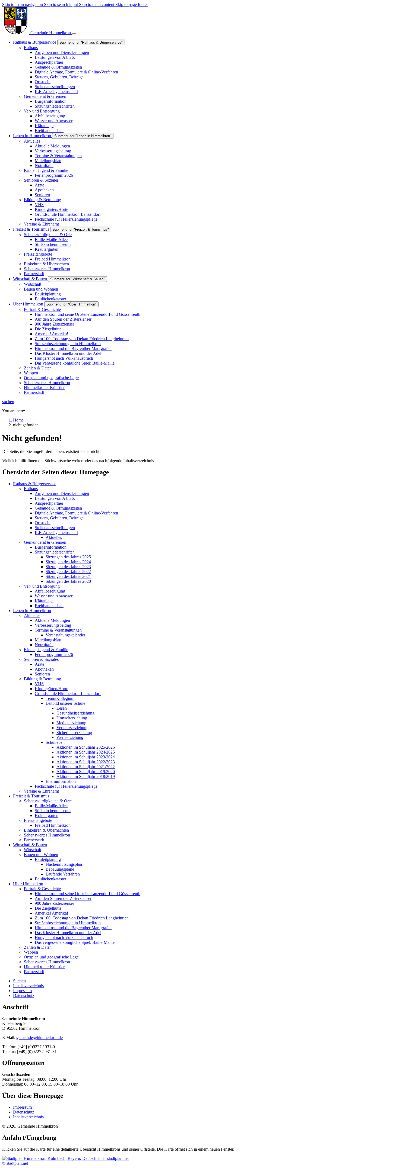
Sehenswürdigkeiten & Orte (48, 801)
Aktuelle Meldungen (52, 620)
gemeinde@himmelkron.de (39, 1037)
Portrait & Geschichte (42, 888)
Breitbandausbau (49, 605)
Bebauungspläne (60, 869)
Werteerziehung (69, 737)
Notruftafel (44, 644)
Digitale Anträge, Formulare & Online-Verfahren (76, 513)
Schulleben (55, 742)
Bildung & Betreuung (42, 679)
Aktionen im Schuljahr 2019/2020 (85, 771)
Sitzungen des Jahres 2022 (68, 571)
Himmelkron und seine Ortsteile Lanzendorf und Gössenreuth (87, 893)
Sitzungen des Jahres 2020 (68, 581)
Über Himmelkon (28, 883)
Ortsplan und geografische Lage (51, 957)
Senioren (42, 674)
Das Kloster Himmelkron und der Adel (68, 932)
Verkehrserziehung (72, 727)
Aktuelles (54, 537)
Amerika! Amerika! (51, 913)
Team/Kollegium (60, 698)
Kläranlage (44, 601)
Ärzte (39, 664)
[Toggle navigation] (74, 34)
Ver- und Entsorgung (42, 586)
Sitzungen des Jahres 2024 (68, 561)
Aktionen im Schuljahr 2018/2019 (85, 776)
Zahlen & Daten (38, 947)
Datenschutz (23, 1112)
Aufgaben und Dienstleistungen (62, 493)
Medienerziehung (71, 722)
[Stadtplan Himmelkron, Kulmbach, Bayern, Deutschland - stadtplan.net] (65, 1158)
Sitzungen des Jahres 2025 (68, 557)
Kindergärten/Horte (51, 688)
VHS (39, 683)
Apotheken (44, 669)
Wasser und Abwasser (53, 596)
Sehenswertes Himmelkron (47, 835)
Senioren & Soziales (41, 659)
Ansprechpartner (49, 503)
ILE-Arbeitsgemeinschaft (56, 532)
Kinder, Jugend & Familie (46, 649)
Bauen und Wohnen (41, 854)
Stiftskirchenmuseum (53, 810)
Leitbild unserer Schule (65, 703)
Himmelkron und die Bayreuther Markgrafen (73, 927)
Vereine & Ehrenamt (41, 791)
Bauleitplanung (48, 859)
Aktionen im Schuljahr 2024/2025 (85, 752)
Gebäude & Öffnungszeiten (58, 508)
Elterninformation (61, 781)
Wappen (31, 952)
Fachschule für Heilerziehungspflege (66, 786)
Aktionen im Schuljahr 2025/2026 (85, 747)
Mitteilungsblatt (48, 640)
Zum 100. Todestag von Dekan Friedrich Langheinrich (82, 918)
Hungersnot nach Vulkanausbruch (64, 937)
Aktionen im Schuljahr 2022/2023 (85, 762)
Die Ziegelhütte (48, 908)
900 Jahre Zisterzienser (54, 903)
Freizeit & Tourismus (31, 796)
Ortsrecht (42, 522)
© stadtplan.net (15, 1163)
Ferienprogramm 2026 (54, 654)
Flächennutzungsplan (64, 864)
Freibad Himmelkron (53, 825)
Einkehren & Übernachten (46, 830)
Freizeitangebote (38, 820)
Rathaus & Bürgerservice (34, 483)
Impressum (22, 1107)
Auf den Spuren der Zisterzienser (63, 898)
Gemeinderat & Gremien (45, 542)
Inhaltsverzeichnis (28, 1117)
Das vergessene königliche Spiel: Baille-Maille (75, 942)
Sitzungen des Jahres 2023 (68, 566)
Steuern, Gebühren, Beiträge (59, 518)
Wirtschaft (32, 849)
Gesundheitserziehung (75, 713)
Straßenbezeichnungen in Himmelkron (68, 923)
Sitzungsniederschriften (55, 552)
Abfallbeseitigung (50, 591)
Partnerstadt (34, 840)
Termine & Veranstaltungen (58, 630)
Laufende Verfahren (63, 874)
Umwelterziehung (71, 718)
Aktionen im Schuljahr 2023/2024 (85, 757)
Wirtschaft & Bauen (30, 844)
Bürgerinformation (50, 547)
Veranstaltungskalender (65, 635)
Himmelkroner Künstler (44, 966)
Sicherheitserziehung (74, 732)
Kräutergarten (46, 815)
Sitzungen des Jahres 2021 (68, 576)
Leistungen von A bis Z (55, 498)
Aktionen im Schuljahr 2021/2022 (85, 766)
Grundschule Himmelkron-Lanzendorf (68, 693)
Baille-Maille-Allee (51, 805)
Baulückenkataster (50, 879)
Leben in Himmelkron (32, 610)
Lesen (61, 708)
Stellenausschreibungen (55, 527)
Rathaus (31, 488)
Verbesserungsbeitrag (53, 625)
